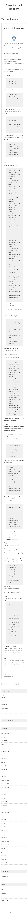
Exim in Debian (4, 708)
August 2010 (4, 755)
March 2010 (4, 765)
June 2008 (3, 798)
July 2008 (3, 794)
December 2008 (5, 780)
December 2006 (5, 841)
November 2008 (5, 783)
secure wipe (4, 711)
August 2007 (4, 816)
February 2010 (4, 769)
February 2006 (4, 862)
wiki (12, 676)
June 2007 (3, 823)
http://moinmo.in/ (8, 56)
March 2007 (4, 834)
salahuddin (16, 34)
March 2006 (4, 859)
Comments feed (5, 896)
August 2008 (4, 791)
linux (20, 674)
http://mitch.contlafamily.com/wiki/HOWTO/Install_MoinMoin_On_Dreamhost (14, 665)
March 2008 (4, 801)
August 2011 (4, 740)
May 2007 (3, 827)
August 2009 (4, 773)
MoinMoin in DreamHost (14, 28)
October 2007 (4, 809)
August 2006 (4, 848)
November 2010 (5, 751)
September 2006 (5, 844)
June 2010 (3, 758)
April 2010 (3, 762)
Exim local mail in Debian (7, 701)
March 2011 (4, 744)
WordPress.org (4, 900)
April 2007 (3, 830)
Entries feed (4, 893)
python (9, 676)
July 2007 (3, 819)
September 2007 (5, 812)
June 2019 (3, 737)
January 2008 (4, 805)
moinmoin (6, 676)
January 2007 (4, 837)
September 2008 (5, 787)
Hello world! (4, 704)
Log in (2, 889)
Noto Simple (15, 912)
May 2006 (3, 855)
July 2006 (3, 852)
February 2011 (4, 748)
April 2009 (3, 776)
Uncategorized (11, 674)
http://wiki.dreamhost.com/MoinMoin (14, 660)
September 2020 (5, 733)
